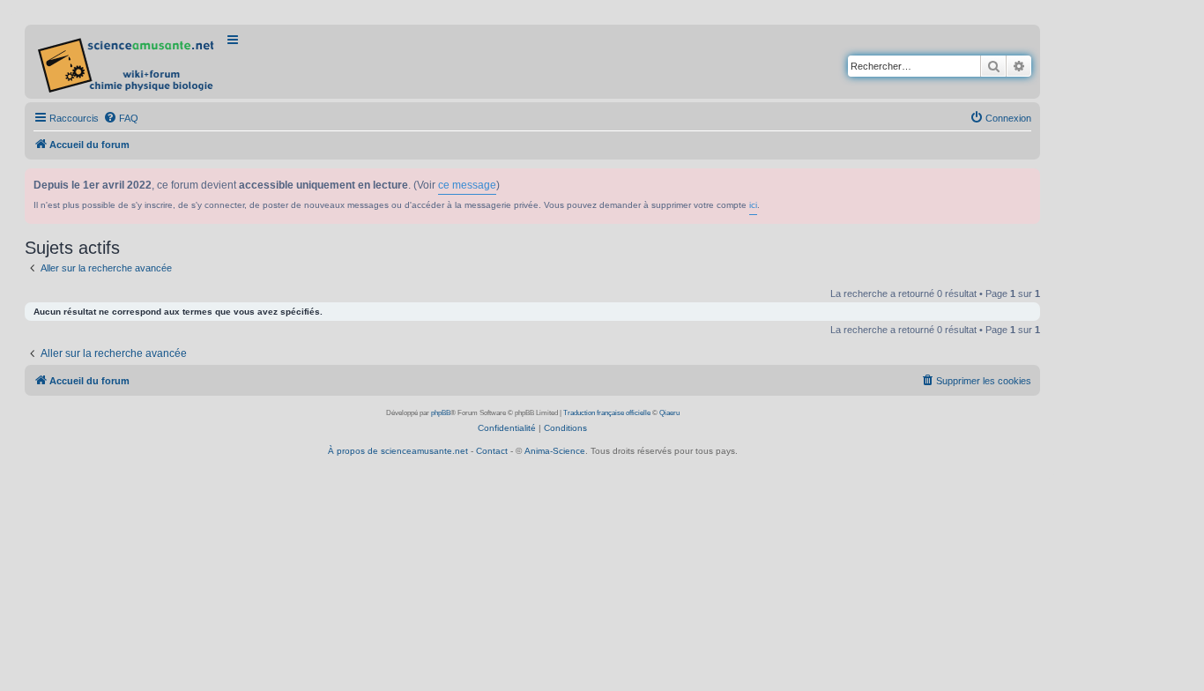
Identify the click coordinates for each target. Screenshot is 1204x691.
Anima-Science (554, 451)
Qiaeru (669, 413)
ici (753, 205)
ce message (467, 185)
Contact (492, 451)
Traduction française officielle (606, 413)
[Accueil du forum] (127, 61)
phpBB (440, 413)
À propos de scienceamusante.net (398, 451)
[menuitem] (120, 118)
